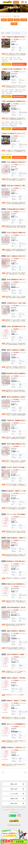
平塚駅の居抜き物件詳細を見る (18, 96)
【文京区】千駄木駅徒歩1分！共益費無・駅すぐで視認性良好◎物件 (14, 654)
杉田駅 (13, 404)
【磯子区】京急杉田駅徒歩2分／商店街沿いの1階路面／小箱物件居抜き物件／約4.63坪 (14, 397)
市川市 (15, 424)
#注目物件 (15, 59)
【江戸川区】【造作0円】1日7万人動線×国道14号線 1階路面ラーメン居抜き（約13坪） (14, 467)
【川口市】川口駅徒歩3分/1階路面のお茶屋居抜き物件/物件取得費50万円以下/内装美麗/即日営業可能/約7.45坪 (14, 232)
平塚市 (16, 73)
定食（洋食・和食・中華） (23, 112)
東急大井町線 (13, 139)
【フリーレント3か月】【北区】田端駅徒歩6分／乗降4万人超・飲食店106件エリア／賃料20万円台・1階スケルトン (14, 514)
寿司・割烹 (21, 220)
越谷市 (15, 260)
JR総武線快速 (13, 473)
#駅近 (3, 57)
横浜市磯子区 (17, 401)
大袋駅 (13, 263)
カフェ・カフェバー (22, 243)
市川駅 (13, 428)
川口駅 (13, 240)
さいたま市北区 (17, 705)
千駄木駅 (13, 662)
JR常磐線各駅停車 (14, 544)
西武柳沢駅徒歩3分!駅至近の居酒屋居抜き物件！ (14, 373)
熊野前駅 (13, 287)
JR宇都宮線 (13, 215)
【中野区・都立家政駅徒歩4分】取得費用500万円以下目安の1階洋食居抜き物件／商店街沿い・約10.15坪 (14, 101)
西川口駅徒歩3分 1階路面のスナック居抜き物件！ (14, 491)
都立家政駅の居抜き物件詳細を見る (18, 128)
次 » (25, 772)
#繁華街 (24, 89)
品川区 (15, 752)
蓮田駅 (13, 217)
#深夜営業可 (12, 89)
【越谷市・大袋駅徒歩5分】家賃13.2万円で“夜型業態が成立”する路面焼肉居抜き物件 (14, 256)
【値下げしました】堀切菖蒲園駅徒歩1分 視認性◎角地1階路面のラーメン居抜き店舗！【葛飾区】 (14, 724)
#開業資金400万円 (5, 61)
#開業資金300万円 (9, 93)
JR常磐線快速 (13, 450)
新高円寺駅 (14, 615)
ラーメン (20, 290)
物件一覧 (4, 807)
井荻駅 (13, 193)
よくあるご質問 (6, 809)
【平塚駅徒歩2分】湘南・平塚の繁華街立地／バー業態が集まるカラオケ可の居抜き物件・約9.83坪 (14, 69)
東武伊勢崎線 (13, 262)
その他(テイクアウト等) (23, 144)
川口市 (15, 237)
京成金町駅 (14, 638)
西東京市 (15, 378)
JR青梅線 (12, 43)
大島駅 (13, 334)
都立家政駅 (14, 109)
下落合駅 (13, 357)
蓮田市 (15, 213)
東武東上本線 (13, 684)
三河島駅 (13, 451)
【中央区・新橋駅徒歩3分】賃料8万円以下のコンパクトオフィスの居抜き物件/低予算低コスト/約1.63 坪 (14, 162)
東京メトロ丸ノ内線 (15, 613)
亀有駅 (13, 545)
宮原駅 (13, 708)
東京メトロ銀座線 (14, 168)
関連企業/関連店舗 (14, 812)
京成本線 (13, 730)
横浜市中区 (17, 565)
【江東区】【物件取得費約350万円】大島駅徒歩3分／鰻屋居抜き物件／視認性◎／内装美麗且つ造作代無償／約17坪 (14, 326)
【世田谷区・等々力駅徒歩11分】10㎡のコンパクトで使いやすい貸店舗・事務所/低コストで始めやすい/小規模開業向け (14, 133)
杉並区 (15, 190)
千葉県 (12, 424)
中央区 (15, 166)
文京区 (15, 659)
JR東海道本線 (13, 75)
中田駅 (13, 591)
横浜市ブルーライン (15, 590)
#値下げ (3, 93)
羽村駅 (13, 44)
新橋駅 (13, 170)
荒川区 (15, 284)
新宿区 (15, 354)
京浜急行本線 (13, 403)
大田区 (15, 307)
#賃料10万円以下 (9, 154)
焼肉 (20, 267)
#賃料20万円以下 (5, 91)
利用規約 (24, 807)
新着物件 (4, 19)
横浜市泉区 (17, 588)
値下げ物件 (14, 23)
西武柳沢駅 (14, 381)
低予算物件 (23, 19)
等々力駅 (13, 141)
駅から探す (19, 807)
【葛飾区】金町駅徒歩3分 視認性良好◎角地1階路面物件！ (14, 631)
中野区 (15, 105)
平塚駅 (13, 76)
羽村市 (15, 41)
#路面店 (18, 57)
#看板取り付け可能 (13, 57)
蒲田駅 (13, 310)
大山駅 (13, 685)
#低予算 (6, 57)
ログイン (16, 2)
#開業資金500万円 (13, 125)
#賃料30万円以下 (5, 123)
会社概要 (12, 809)
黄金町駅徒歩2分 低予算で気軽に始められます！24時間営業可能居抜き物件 (14, 561)
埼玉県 (12, 213)
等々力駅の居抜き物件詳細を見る (18, 157)
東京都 (12, 41)
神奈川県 (13, 73)
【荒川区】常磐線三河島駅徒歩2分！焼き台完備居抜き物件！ (14, 444)
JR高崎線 (12, 706)
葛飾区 (15, 542)
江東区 (15, 331)
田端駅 (13, 522)
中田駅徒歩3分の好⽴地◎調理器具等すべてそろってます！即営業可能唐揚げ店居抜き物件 (14, 584)
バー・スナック (21, 80)
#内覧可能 (20, 59)
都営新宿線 (13, 332)
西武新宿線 (13, 107)
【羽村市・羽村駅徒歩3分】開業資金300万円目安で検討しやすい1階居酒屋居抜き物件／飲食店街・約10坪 (14, 36)
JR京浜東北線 (13, 238)
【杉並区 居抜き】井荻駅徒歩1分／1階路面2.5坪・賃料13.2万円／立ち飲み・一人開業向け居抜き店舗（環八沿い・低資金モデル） (14, 185)
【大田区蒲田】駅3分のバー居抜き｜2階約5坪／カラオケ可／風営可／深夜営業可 (14, 303)
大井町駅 (13, 755)
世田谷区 (15, 138)
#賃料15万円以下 (5, 59)
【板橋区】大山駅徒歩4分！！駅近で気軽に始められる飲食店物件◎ (14, 678)
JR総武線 (12, 426)
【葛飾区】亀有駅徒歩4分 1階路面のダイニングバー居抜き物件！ (14, 537)
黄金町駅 (13, 569)
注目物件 (10, 19)
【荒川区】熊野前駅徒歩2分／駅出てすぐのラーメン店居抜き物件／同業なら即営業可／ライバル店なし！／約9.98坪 (14, 279)
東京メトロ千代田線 (15, 660)
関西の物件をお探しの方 (11, 807)
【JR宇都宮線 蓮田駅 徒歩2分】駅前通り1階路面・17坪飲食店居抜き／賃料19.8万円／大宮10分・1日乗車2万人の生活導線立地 (14, 209)
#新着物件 (10, 59)
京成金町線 (13, 637)
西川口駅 (13, 498)
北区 (15, 518)
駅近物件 (17, 19)
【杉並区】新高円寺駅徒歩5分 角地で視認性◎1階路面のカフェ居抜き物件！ (14, 607)
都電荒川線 (13, 285)
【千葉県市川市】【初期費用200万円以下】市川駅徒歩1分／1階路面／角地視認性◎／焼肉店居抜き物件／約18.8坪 (14, 420)
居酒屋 (20, 47)
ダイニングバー (21, 548)
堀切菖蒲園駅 (14, 731)
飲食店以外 (21, 665)
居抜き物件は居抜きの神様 (15, 825)
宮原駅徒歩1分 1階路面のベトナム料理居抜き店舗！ (14, 700)
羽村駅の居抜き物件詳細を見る (18, 64)
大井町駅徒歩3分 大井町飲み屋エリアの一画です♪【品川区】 (14, 747)
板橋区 (15, 682)
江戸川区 (15, 471)
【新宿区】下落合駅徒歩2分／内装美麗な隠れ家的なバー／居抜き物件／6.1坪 (14, 350)
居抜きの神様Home (6, 16)
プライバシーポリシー (21, 809)
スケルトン (21, 525)
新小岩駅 (13, 475)
